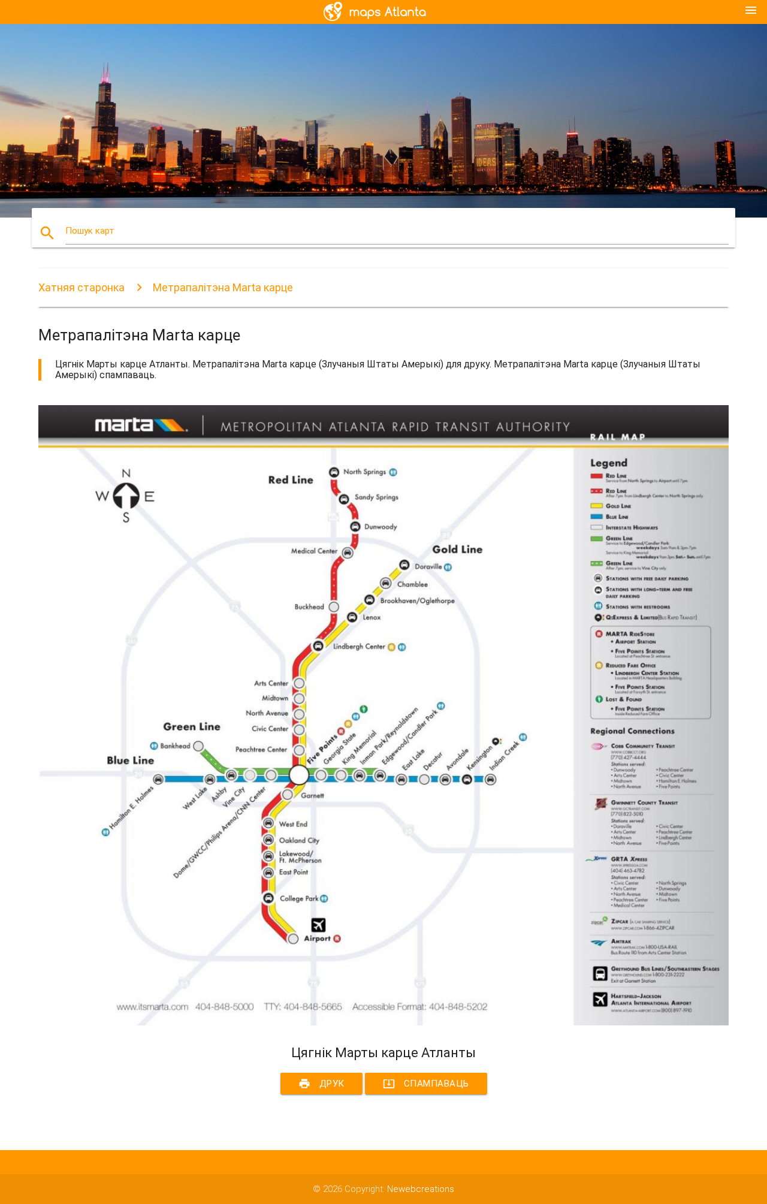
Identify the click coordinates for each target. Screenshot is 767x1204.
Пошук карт (89, 230)
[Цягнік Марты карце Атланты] (383, 1022)
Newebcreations (420, 1189)
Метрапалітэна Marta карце (223, 287)
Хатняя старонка (81, 287)
